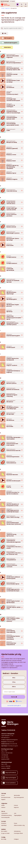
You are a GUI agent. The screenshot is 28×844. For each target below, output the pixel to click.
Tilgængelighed (17, 815)
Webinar (3, 807)
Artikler (3, 805)
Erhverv (3, 795)
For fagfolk (12, 1)
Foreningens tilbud (18, 833)
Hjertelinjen (4, 825)
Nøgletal (3, 799)
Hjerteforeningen (5, 1)
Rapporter (16, 807)
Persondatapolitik (5, 817)
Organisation (4, 813)
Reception (3, 823)
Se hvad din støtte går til (14, 705)
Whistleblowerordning (6, 815)
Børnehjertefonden (5, 797)
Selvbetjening (17, 831)
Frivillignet (16, 839)
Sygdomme (7, 8)
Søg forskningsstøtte (19, 797)
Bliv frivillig (3, 839)
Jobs (15, 813)
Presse (15, 823)
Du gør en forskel (5, 833)
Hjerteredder (17, 795)
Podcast (16, 805)
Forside (2, 8)
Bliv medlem (4, 831)
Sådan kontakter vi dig (19, 825)
